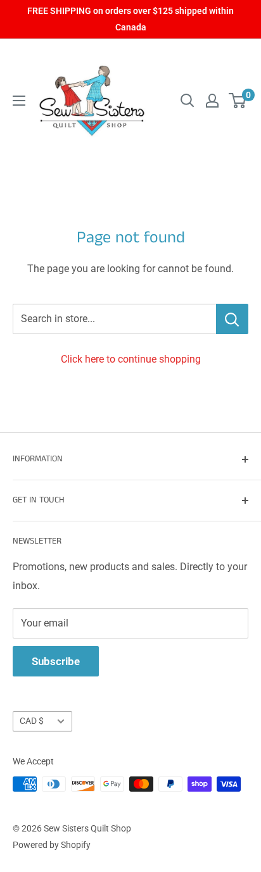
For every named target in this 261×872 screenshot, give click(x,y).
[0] (238, 100)
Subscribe (56, 661)
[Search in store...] (232, 319)
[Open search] (187, 101)
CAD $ (32, 721)
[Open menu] (19, 101)
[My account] (212, 101)
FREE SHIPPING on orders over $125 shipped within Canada (130, 19)
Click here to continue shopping (131, 359)
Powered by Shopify (52, 845)
